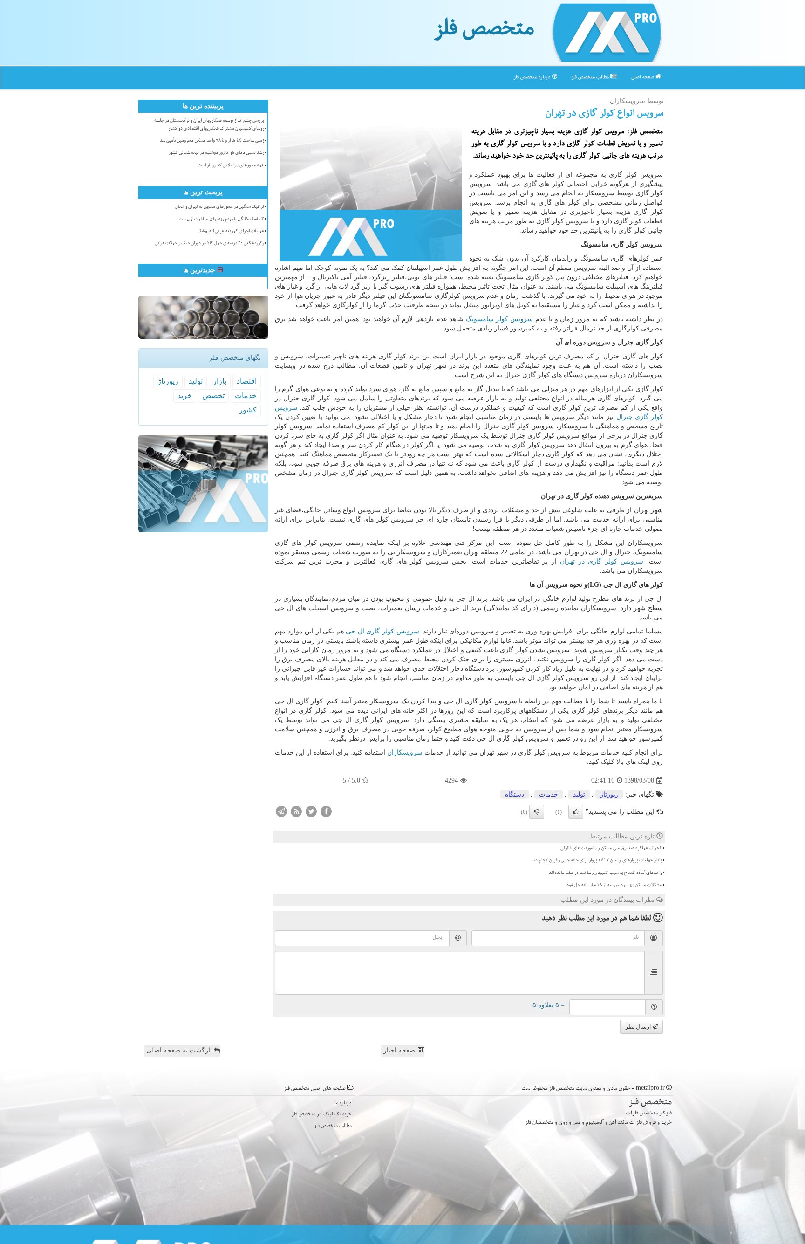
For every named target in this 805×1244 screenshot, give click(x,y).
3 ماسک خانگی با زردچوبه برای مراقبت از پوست (221, 219)
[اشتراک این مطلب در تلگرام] (281, 811)
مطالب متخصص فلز (590, 78)
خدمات (548, 794)
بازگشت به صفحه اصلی (180, 1050)
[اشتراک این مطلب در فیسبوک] (326, 811)
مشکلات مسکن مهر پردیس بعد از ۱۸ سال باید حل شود (614, 885)
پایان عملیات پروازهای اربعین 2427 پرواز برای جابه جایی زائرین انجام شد (597, 861)
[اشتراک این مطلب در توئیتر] (311, 811)
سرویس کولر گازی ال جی (382, 631)
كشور (248, 410)
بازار (219, 381)
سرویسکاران (405, 752)
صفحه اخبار (400, 1050)
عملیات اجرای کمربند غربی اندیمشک (231, 231)
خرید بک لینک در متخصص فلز (322, 1115)
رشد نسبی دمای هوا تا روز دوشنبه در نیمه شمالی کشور (216, 153)
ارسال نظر (638, 1027)
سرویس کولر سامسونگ (499, 319)
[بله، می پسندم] (575, 812)
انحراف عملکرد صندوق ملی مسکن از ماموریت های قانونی (611, 849)
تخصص (213, 395)
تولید (579, 794)
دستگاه (514, 794)
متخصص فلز (483, 32)
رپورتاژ (609, 794)
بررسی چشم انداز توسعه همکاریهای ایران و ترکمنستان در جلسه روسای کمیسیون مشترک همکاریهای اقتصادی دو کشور (209, 125)
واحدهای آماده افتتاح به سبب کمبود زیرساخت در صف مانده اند (605, 873)
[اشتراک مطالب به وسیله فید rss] (296, 811)
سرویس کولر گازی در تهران (601, 561)
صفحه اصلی (643, 78)
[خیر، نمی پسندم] (536, 812)
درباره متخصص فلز (532, 78)
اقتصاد (247, 381)
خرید (184, 395)
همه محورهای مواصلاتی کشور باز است (231, 166)
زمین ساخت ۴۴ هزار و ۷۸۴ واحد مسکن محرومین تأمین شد (212, 141)
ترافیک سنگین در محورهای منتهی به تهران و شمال (219, 207)
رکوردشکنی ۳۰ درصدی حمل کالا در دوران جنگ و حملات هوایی (209, 244)
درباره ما (343, 1103)
